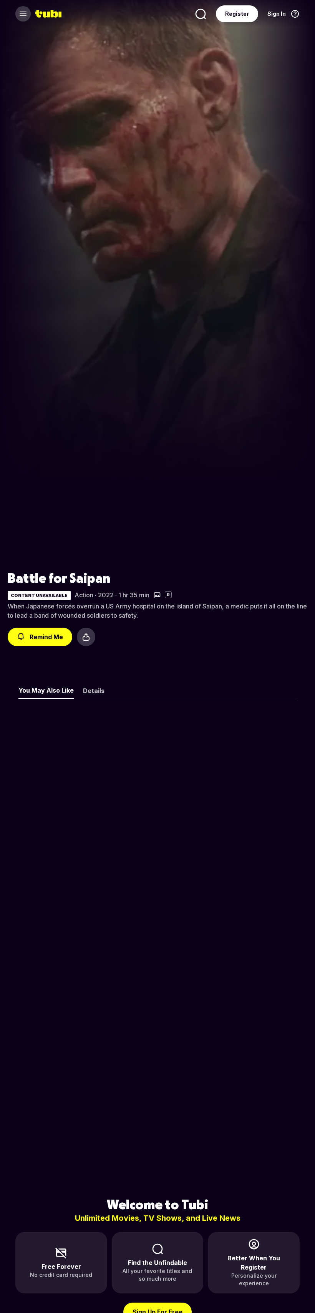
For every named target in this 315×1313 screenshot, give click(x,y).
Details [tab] (93, 691)
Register (237, 13)
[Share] (86, 637)
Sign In (276, 13)
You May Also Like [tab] (46, 690)
